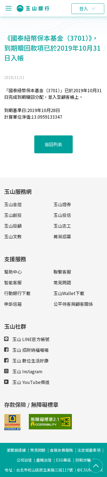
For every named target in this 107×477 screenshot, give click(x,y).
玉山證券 (62, 204)
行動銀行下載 (17, 293)
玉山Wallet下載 (69, 293)
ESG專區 (63, 460)
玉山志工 (62, 225)
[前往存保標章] (12, 428)
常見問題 (62, 282)
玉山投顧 (13, 225)
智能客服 (13, 282)
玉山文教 (13, 236)
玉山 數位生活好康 (30, 360)
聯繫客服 (62, 271)
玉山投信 (62, 215)
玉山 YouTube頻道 (30, 382)
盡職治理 (44, 460)
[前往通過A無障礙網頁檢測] (37, 421)
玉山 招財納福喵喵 (30, 350)
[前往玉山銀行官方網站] (32, 8)
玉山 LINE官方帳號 (30, 339)
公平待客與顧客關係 (73, 304)
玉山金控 (13, 204)
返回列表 (53, 144)
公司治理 (24, 460)
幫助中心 (13, 271)
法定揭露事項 (88, 450)
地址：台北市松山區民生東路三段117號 (39, 470)
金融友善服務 (61, 450)
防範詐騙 (83, 460)
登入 (83, 8)
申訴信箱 (13, 304)
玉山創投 (13, 215)
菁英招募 (62, 236)
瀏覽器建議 (16, 450)
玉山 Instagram (27, 371)
